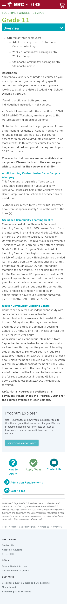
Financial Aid (9, 587)
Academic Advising (12, 549)
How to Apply (13, 471)
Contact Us (8, 545)
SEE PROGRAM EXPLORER (21, 443)
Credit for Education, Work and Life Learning (26, 582)
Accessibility (9, 553)
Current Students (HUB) (15, 570)
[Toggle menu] (21, 4)
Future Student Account (15, 566)
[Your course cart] (62, 4)
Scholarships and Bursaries (16, 591)
